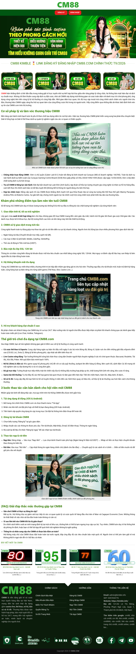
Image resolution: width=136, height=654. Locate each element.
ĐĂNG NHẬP (75, 12)
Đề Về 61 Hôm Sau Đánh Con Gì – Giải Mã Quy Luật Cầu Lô (119, 568)
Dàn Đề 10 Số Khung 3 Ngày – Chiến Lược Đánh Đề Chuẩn (51, 568)
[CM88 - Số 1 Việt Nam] (68, 5)
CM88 (4, 598)
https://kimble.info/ (120, 601)
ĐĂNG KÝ (61, 12)
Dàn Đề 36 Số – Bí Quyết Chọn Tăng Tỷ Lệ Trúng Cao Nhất (85, 568)
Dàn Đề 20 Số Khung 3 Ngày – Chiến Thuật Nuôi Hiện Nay (17, 568)
